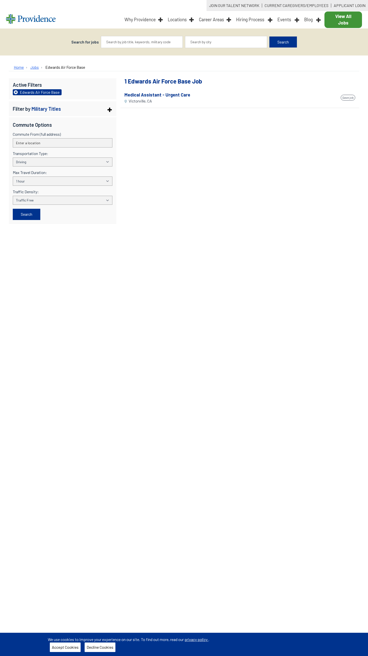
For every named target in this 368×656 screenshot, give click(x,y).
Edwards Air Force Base (65, 67)
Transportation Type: (30, 154)
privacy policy (196, 639)
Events (284, 19)
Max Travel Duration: (30, 172)
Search (283, 42)
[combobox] (142, 42)
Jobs (34, 67)
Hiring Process (250, 19)
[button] (62, 108)
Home (19, 67)
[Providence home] (31, 19)
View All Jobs (343, 20)
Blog (309, 19)
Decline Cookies (100, 647)
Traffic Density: (26, 192)
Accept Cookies (65, 647)
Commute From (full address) (37, 134)
